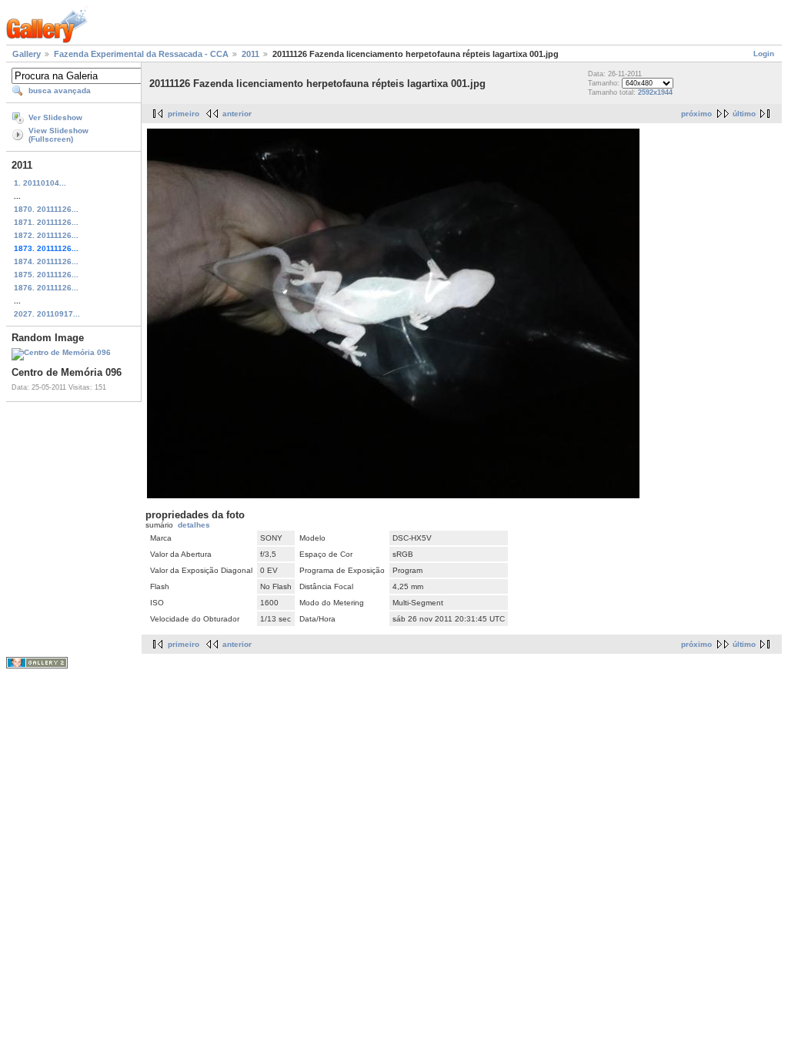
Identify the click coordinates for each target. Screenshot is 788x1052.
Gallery (26, 54)
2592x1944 (655, 92)
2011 (250, 54)
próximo (696, 113)
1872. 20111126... (46, 235)
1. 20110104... (40, 183)
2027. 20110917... (47, 314)
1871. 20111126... (46, 222)
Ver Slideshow (55, 117)
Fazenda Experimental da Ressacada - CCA (141, 54)
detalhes (194, 525)
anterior (237, 113)
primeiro (183, 113)
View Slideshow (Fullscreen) (58, 134)
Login (763, 53)
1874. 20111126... (46, 261)
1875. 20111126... (46, 274)
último (744, 113)
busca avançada (59, 90)
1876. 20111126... (46, 287)
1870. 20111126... (46, 209)
